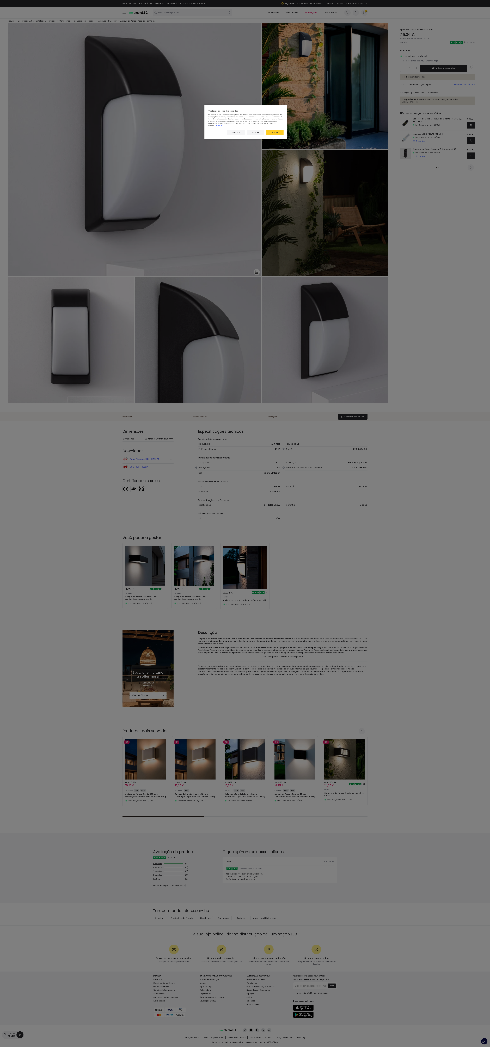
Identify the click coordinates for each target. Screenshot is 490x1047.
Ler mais (218, 125)
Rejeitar (255, 132)
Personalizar (236, 132)
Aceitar (275, 132)
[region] (245, 122)
